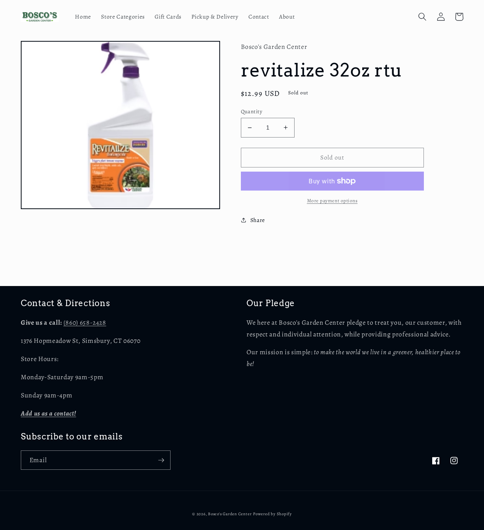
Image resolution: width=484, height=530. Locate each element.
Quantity (251, 111)
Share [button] (257, 220)
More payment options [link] (332, 200)
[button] (422, 17)
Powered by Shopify (272, 514)
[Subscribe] (161, 460)
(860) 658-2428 (85, 322)
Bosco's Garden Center (229, 514)
